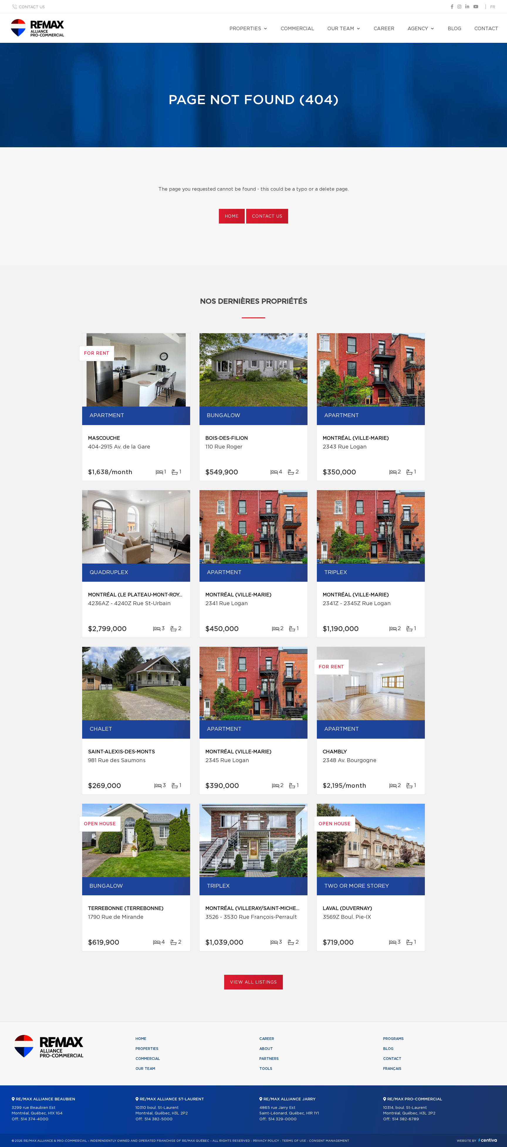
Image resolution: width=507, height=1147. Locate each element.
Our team (340, 28)
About (266, 1048)
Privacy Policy (266, 1140)
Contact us (32, 7)
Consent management (329, 1140)
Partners (269, 1058)
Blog (454, 28)
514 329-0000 (282, 1119)
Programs (393, 1039)
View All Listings (253, 982)
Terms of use (294, 1140)
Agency (418, 28)
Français (392, 1068)
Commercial (297, 28)
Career (384, 28)
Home (232, 216)
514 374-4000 (34, 1119)
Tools (265, 1068)
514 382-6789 (405, 1119)
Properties (245, 28)
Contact (486, 28)
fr (492, 7)
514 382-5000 (158, 1119)
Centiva (487, 1140)
